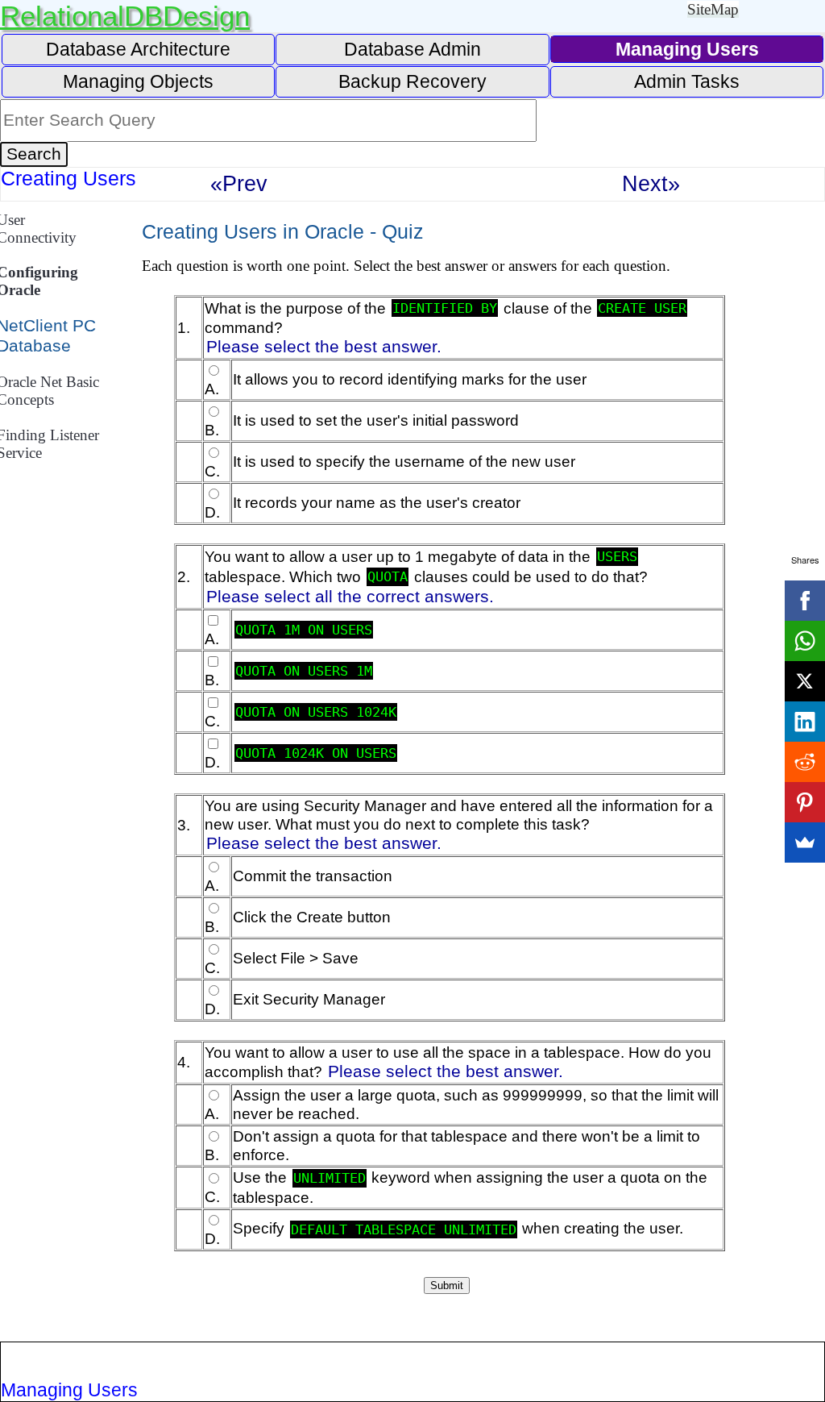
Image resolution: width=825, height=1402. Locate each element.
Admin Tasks (687, 81)
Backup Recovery (412, 81)
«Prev (238, 183)
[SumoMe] (805, 842)
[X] (805, 681)
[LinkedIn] (805, 721)
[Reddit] (805, 762)
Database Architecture (138, 49)
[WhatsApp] (805, 641)
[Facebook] (805, 600)
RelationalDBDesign (125, 15)
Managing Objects (138, 81)
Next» (651, 183)
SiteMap (713, 9)
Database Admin (412, 49)
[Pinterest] (805, 802)
